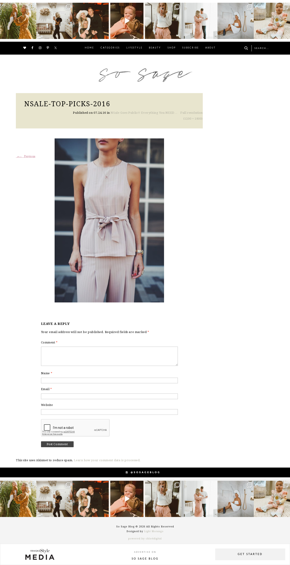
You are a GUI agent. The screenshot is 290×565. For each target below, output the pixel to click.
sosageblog (18, 6)
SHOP (172, 48)
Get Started (250, 554)
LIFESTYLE (134, 48)
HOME (89, 48)
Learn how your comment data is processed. (107, 460)
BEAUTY (155, 48)
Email (46, 389)
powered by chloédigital (145, 538)
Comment (49, 342)
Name (47, 373)
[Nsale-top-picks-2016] (109, 219)
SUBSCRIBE (190, 48)
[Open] (18, 21)
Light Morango (154, 531)
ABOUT (210, 48)
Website (47, 405)
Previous (25, 156)
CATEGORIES (110, 48)
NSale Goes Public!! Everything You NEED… (144, 112)
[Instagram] (32, 35)
